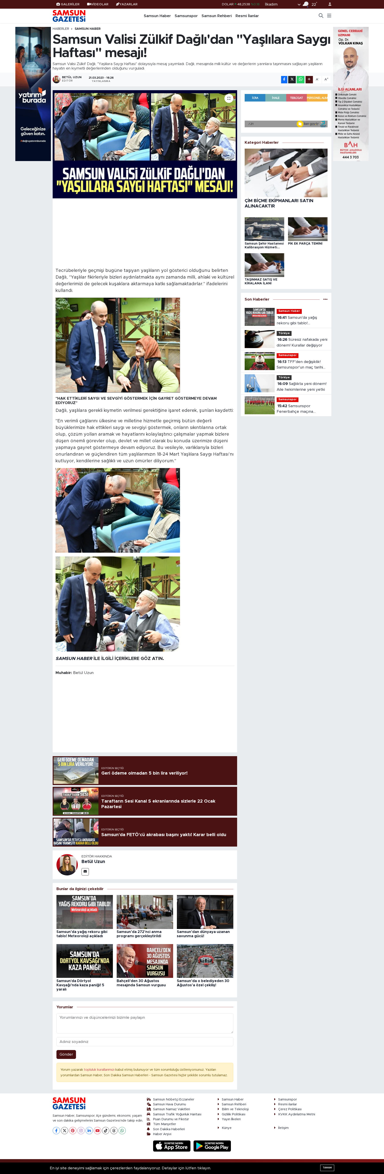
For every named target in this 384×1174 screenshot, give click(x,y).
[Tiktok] (105, 1130)
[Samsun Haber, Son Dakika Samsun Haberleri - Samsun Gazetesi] (69, 15)
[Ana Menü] (329, 16)
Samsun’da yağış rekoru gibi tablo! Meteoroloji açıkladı (297, 321)
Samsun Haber (157, 16)
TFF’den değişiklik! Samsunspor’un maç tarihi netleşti (300, 365)
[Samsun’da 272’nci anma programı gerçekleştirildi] (145, 912)
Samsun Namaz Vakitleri (171, 1109)
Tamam (327, 1167)
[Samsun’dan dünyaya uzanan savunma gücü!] (205, 912)
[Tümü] (325, 299)
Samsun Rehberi (217, 16)
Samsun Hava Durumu (169, 1104)
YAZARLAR (128, 4)
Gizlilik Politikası (233, 1114)
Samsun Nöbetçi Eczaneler (173, 1099)
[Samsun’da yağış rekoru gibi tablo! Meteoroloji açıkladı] (84, 912)
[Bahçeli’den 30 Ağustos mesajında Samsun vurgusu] (145, 961)
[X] (64, 1130)
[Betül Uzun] (67, 864)
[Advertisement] (145, 232)
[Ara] (321, 16)
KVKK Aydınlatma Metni (296, 1114)
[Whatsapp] (122, 1130)
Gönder (66, 1054)
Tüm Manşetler (164, 1124)
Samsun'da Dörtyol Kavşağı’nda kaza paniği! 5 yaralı (80, 985)
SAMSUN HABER (74, 658)
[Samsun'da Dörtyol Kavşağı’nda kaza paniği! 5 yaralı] (84, 961)
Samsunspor (186, 16)
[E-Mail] (85, 871)
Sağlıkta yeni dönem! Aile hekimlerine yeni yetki (301, 386)
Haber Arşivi (162, 1134)
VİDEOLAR (99, 4)
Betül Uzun (93, 861)
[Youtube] (97, 1130)
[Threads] (114, 1130)
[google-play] (212, 1146)
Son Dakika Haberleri (169, 1129)
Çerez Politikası (290, 1109)
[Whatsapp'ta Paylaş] (300, 79)
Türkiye (284, 333)
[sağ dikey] (351, 94)
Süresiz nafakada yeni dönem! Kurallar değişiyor (302, 342)
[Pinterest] (72, 1130)
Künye (227, 1128)
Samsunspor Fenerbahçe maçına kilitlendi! (295, 409)
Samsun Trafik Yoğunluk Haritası (177, 1114)
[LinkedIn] (89, 1130)
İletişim (283, 1128)
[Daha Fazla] (309, 79)
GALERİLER (70, 4)
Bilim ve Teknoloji (235, 1109)
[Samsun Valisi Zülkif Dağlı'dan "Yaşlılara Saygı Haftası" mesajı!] (145, 144)
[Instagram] (81, 1130)
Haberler (61, 28)
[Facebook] (56, 1130)
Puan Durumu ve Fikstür (171, 1119)
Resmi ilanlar (287, 1104)
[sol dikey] (33, 94)
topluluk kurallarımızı (99, 1069)
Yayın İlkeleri (231, 1119)
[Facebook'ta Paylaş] (284, 79)
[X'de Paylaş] (292, 79)
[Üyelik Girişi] (328, 4)
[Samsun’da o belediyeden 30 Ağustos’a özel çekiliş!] (205, 961)
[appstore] (172, 1146)
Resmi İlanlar (247, 16)
